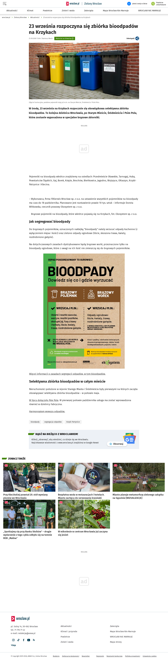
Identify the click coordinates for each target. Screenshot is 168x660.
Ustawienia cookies (150, 656)
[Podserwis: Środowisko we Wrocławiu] (92, 3)
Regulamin (100, 656)
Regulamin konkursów (114, 656)
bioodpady (35, 422)
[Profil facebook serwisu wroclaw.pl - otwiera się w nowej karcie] (23, 640)
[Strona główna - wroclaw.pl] (72, 4)
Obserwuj (120, 443)
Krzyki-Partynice (73, 422)
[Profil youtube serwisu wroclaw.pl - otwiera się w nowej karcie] (28, 640)
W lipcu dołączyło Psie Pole (43, 400)
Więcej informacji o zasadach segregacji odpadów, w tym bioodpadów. (67, 373)
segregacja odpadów (53, 422)
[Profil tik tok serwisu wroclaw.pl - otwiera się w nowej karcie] (18, 640)
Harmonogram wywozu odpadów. (47, 411)
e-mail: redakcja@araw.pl (23, 633)
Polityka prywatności (132, 656)
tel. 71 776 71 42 (18, 630)
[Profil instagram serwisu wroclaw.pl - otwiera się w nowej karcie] (13, 640)
